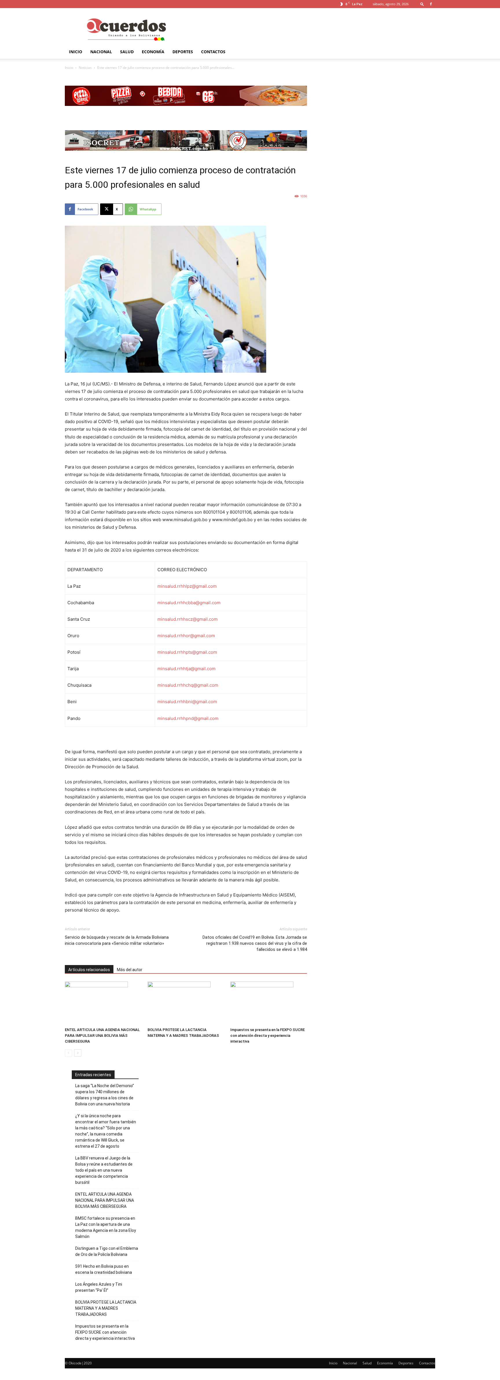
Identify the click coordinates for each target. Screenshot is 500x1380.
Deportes (182, 51)
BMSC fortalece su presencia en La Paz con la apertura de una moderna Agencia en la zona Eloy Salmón (105, 1227)
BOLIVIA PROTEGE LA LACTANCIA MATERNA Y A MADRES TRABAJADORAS (105, 1308)
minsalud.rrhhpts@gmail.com (187, 652)
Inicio (75, 51)
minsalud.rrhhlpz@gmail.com (187, 586)
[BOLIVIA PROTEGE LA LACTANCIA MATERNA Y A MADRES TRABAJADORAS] (186, 1003)
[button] (422, 4)
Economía (153, 51)
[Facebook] (431, 4)
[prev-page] (68, 1052)
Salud (127, 51)
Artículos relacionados (89, 969)
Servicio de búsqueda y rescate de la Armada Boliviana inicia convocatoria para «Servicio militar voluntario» (117, 940)
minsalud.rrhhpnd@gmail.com (187, 718)
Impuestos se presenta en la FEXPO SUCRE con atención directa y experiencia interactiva (267, 1035)
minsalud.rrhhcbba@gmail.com (188, 602)
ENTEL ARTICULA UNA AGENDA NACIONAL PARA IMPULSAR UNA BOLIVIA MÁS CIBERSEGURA (102, 1035)
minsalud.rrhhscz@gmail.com (187, 619)
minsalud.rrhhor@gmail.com (186, 635)
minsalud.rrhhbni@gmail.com (187, 701)
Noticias (85, 67)
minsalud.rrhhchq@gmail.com (187, 685)
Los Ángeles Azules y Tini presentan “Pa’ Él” (98, 1287)
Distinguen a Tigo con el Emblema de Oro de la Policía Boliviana (106, 1251)
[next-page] (77, 1052)
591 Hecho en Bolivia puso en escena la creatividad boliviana (103, 1269)
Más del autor (129, 969)
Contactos (213, 51)
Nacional (101, 51)
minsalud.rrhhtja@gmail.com (186, 668)
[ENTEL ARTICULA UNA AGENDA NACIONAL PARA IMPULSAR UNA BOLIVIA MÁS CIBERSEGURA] (103, 1003)
